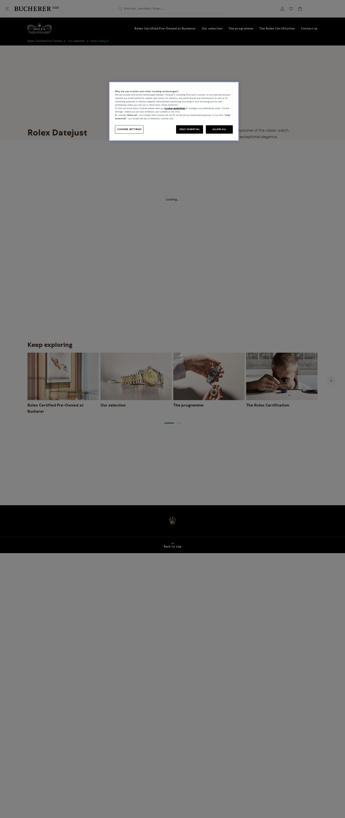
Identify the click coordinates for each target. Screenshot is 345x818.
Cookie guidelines (174, 108)
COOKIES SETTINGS (129, 129)
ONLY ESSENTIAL (189, 129)
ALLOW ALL (219, 129)
